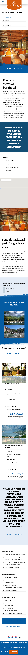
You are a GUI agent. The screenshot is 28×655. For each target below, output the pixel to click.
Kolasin (7, 291)
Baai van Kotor (9, 580)
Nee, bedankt (4, 651)
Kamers (7, 23)
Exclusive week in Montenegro (12, 564)
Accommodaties (9, 608)
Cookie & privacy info (19, 647)
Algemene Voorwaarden (11, 590)
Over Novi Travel (9, 603)
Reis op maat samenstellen (12, 567)
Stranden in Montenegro (11, 585)
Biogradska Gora (10, 288)
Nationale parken (9, 582)
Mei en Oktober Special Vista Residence (15, 554)
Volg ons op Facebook (14, 626)
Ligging (7, 20)
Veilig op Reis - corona (10, 600)
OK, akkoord (13, 651)
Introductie (8, 17)
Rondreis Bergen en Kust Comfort (13, 559)
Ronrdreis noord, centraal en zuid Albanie (15, 562)
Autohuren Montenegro (11, 610)
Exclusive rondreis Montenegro (13, 557)
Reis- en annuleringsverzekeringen (13, 613)
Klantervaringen (9, 28)
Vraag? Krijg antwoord (14, 621)
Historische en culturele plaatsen (13, 587)
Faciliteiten (8, 25)
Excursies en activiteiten (11, 577)
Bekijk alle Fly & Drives (14, 353)
